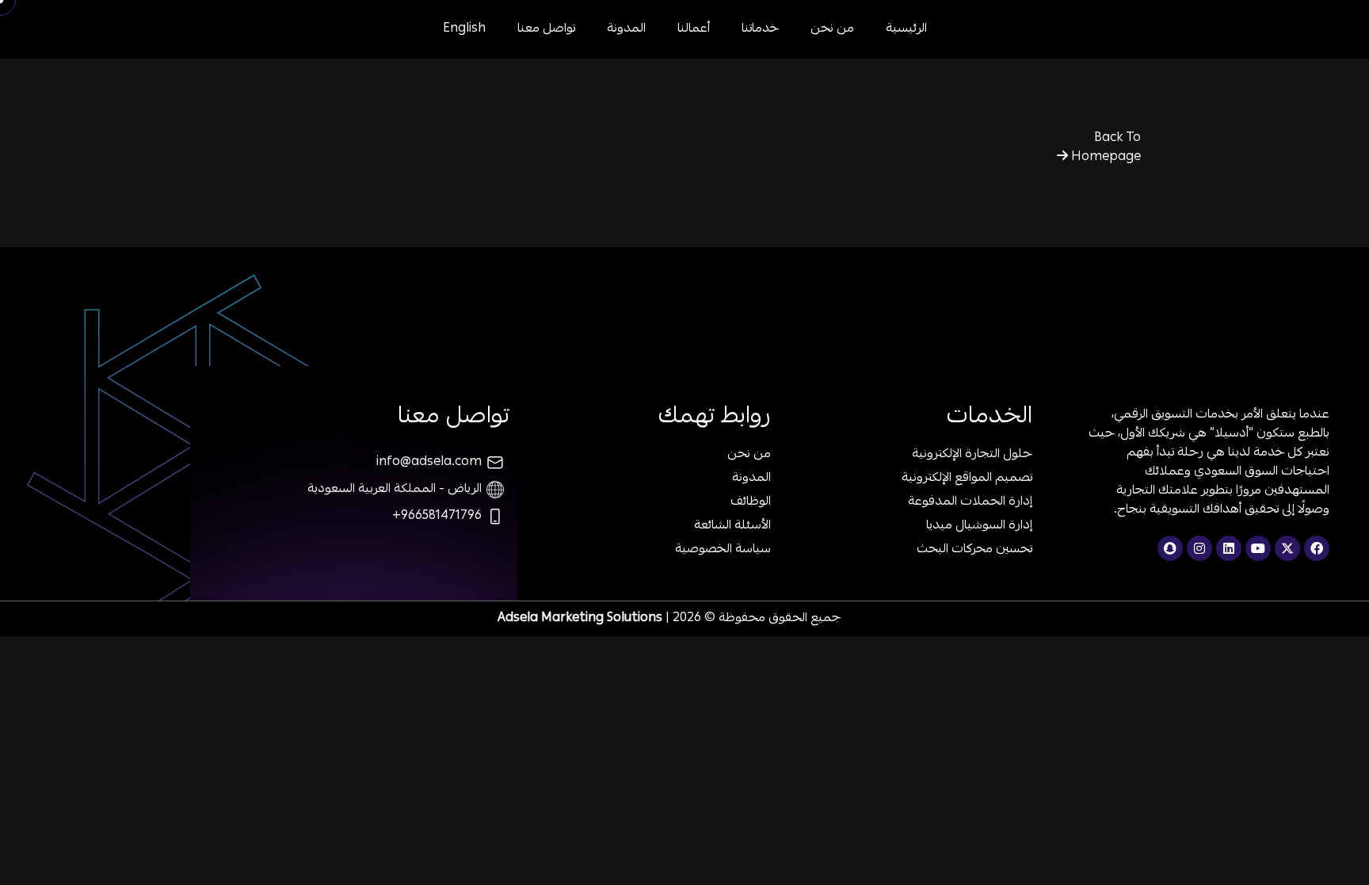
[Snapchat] (1170, 548)
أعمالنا (693, 29)
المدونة (626, 29)
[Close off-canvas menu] (55, 47)
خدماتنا (760, 29)
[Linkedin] (1228, 548)
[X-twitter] (1287, 548)
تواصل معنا (546, 29)
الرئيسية (906, 29)
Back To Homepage (1104, 148)
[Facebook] (1316, 548)
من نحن (832, 29)
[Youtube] (1258, 548)
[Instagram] (1199, 548)
